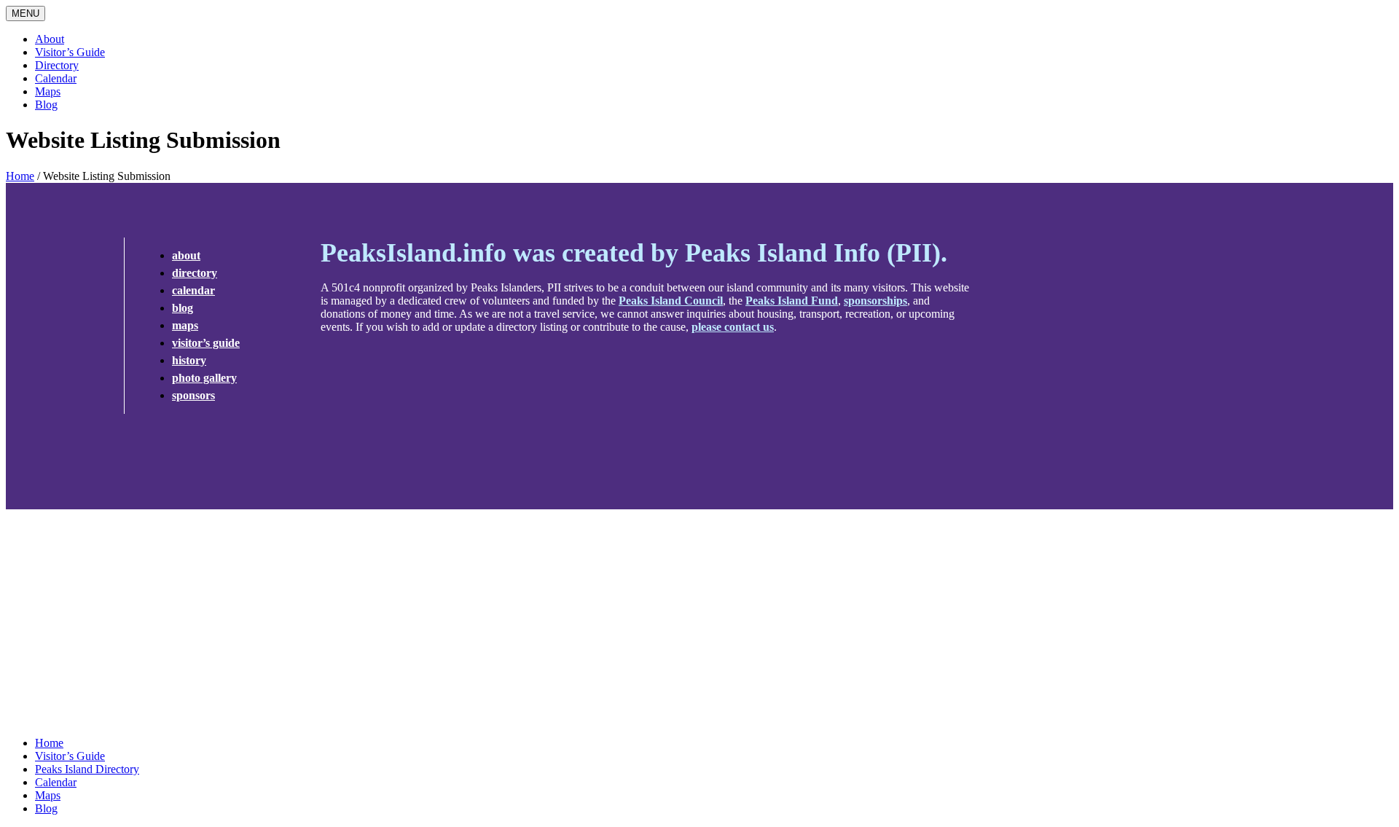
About (49, 39)
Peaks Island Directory (87, 769)
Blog (46, 104)
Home (20, 176)
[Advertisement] (699, 623)
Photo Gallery (204, 378)
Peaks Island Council (671, 300)
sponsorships (875, 300)
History (189, 360)
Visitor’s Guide (70, 52)
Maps (47, 91)
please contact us (732, 327)
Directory (57, 65)
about (186, 255)
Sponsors (193, 395)
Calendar (56, 78)
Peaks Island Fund (791, 300)
